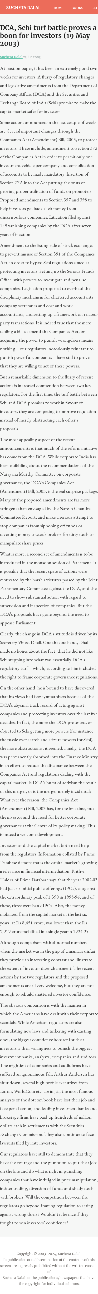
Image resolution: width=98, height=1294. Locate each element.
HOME (58, 7)
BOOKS (77, 7)
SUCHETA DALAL (23, 7)
